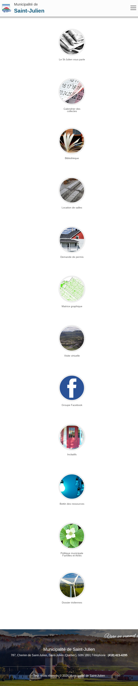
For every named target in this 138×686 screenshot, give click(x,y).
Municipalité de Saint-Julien (69, 649)
